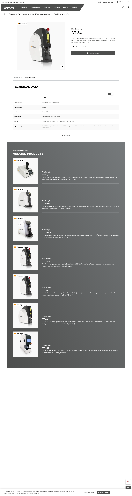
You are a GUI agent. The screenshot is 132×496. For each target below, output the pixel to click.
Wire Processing (23, 14)
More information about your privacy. (30, 493)
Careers (22, 2)
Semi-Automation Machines (41, 14)
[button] (89, 492)
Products (12, 14)
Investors (15, 2)
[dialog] (66, 492)
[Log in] (128, 7)
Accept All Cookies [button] (103, 492)
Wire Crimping (58, 14)
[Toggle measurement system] (110, 94)
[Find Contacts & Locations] (128, 488)
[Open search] (123, 7)
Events (105, 2)
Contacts (110, 2)
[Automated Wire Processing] (8, 7)
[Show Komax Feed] (128, 481)
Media (99, 2)
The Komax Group (6, 2)
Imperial (116, 94)
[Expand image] (62, 67)
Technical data (17, 77)
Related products (30, 77)
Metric (105, 94)
